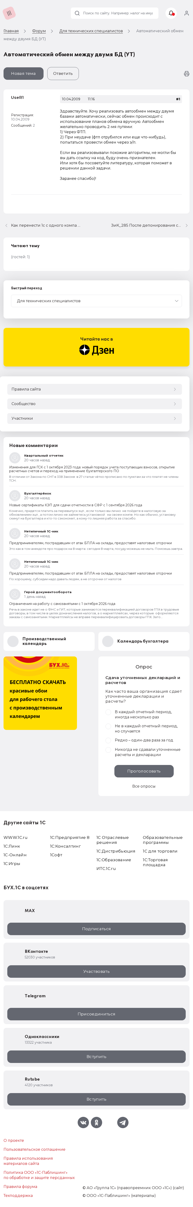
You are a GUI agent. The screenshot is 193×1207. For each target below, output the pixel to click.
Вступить (96, 1056)
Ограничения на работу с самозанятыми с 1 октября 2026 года (62, 604)
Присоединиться (97, 1014)
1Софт (56, 855)
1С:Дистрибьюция (115, 851)
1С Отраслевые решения (112, 840)
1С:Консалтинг (65, 846)
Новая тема (23, 73)
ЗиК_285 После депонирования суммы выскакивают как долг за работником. (150, 225)
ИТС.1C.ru (106, 868)
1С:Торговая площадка (155, 862)
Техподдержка (18, 1195)
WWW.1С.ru (16, 837)
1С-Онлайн (15, 855)
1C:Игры (12, 863)
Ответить (63, 73)
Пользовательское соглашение (34, 1149)
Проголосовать (144, 771)
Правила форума (20, 1186)
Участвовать (96, 971)
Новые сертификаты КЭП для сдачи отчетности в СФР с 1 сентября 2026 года (75, 505)
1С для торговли (160, 851)
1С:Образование (113, 859)
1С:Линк (12, 846)
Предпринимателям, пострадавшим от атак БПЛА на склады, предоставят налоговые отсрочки (90, 543)
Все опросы (144, 786)
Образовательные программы (163, 840)
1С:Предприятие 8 (69, 837)
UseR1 (17, 97)
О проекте (14, 1140)
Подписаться (96, 928)
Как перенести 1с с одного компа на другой (46, 225)
